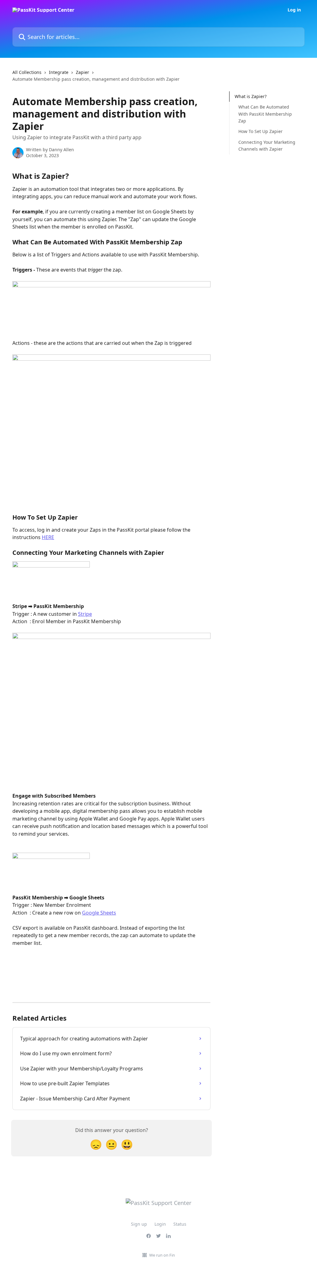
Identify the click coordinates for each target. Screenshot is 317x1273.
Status (179, 1224)
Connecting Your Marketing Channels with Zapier (266, 145)
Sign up (139, 1224)
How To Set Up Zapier (260, 131)
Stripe (85, 614)
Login (160, 1224)
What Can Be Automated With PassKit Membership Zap (265, 114)
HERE (48, 537)
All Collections (26, 72)
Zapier (82, 72)
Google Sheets (99, 912)
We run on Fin (162, 1255)
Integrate (58, 72)
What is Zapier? (251, 96)
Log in (294, 10)
